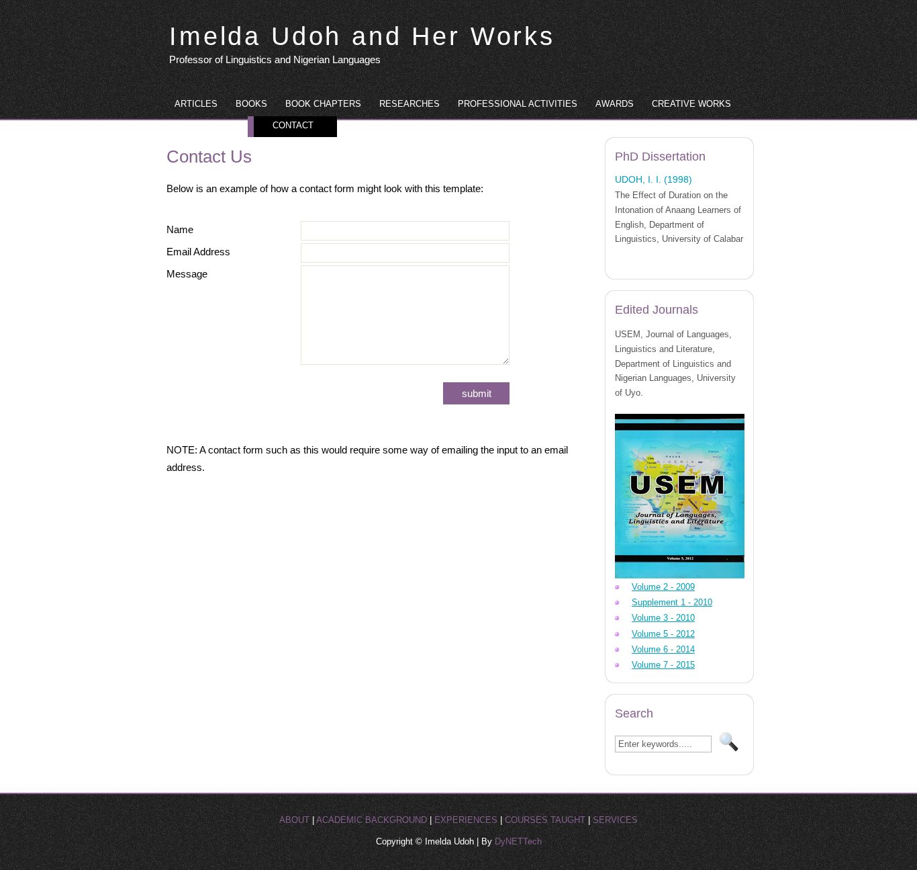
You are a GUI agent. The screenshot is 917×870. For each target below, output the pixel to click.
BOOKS (251, 104)
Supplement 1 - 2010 (672, 602)
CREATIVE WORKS (691, 104)
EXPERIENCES (465, 820)
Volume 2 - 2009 (663, 587)
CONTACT (293, 125)
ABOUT (294, 820)
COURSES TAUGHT (545, 820)
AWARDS (614, 104)
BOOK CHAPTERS (323, 104)
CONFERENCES (208, 125)
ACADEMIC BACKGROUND (371, 820)
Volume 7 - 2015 (663, 665)
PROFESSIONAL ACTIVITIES (517, 104)
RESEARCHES (409, 104)
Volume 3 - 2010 (663, 618)
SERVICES (615, 820)
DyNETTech (518, 841)
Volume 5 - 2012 (663, 634)
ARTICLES (196, 104)
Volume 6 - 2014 (663, 649)
